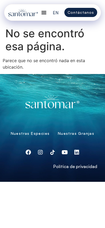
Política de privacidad (75, 166)
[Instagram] (40, 152)
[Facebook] (28, 152)
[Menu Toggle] (44, 12)
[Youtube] (64, 152)
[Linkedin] (76, 152)
